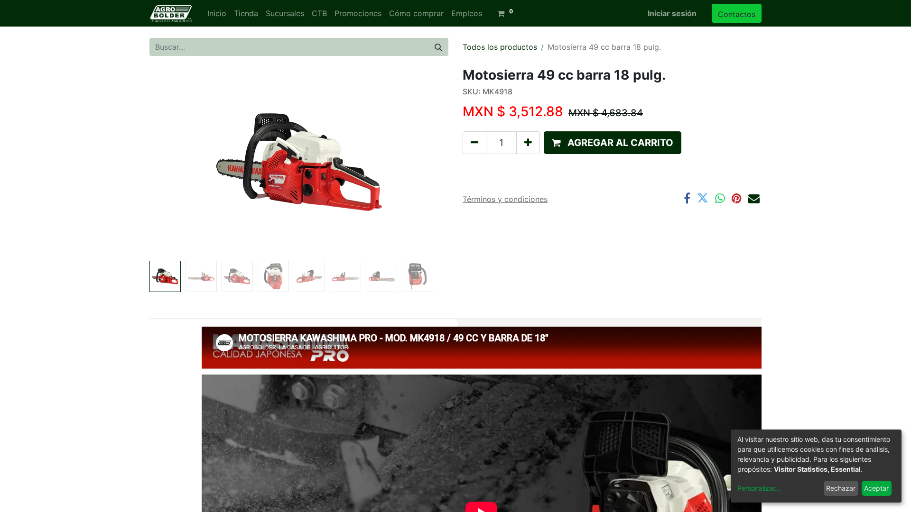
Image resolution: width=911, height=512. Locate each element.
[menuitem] (217, 13)
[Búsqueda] (438, 47)
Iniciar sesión (672, 13)
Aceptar (876, 488)
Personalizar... (759, 488)
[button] (172, 162)
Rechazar (840, 488)
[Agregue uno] (528, 142)
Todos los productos (500, 47)
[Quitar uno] (474, 142)
